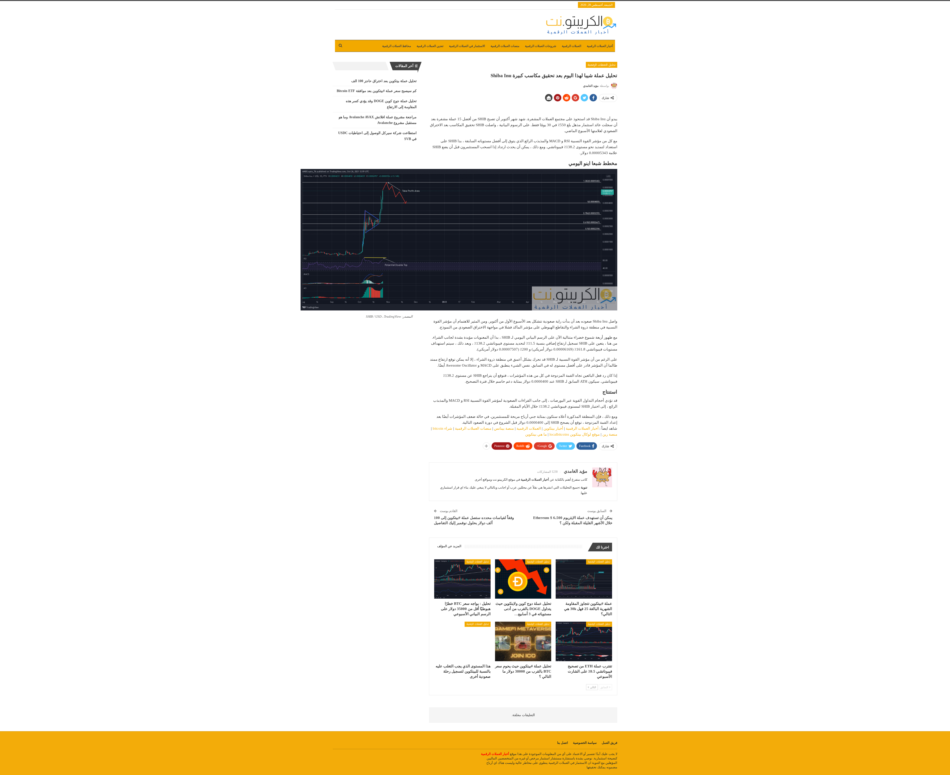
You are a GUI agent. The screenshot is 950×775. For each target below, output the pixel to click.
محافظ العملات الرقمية (396, 46)
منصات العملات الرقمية (505, 46)
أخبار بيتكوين (553, 428)
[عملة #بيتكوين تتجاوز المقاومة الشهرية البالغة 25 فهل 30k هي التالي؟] (584, 579)
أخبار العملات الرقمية (600, 46)
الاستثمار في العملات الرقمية (467, 46)
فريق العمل (609, 743)
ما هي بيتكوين (536, 434)
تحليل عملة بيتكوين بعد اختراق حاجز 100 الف (384, 81)
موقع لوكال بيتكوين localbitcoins (574, 434)
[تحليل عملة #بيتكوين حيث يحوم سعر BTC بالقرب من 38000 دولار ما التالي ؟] (523, 641)
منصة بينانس (504, 428)
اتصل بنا (562, 743)
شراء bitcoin (442, 428)
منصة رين (609, 434)
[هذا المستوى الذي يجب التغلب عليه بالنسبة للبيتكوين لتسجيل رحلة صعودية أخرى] (462, 641)
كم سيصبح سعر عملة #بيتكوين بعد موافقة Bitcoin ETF (377, 91)
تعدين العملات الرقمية (430, 46)
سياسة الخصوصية (585, 743)
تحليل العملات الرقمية (602, 65)
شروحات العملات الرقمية (540, 46)
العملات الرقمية (571, 46)
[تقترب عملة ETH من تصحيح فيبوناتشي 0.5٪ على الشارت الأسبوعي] (584, 641)
